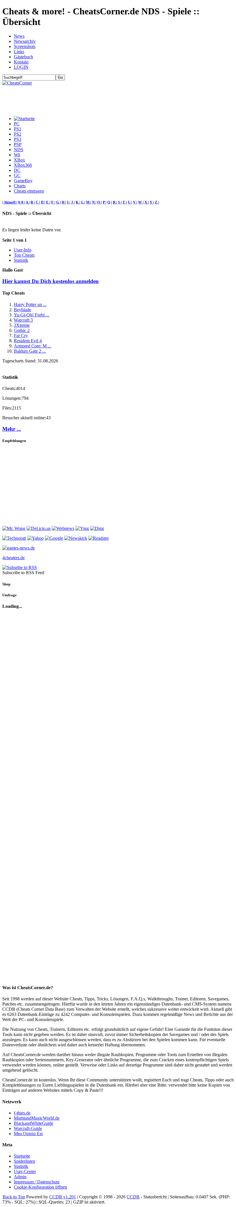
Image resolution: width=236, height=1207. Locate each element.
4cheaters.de (13, 557)
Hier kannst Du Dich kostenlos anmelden (50, 281)
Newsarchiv (25, 41)
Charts (20, 185)
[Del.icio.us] (38, 528)
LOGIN (21, 67)
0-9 (21, 202)
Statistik (21, 260)
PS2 (17, 134)
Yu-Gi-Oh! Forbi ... (31, 314)
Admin (20, 1176)
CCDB (133, 1196)
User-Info (22, 249)
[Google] (54, 538)
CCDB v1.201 (62, 1196)
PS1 (17, 128)
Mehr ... (11, 429)
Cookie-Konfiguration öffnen (40, 1187)
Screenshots (24, 46)
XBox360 (23, 165)
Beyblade (22, 309)
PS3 (17, 139)
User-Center (25, 1171)
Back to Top (14, 1196)
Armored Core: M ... (32, 345)
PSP (18, 144)
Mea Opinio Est (28, 1133)
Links (19, 51)
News (19, 36)
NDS (18, 149)
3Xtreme (22, 325)
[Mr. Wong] (13, 528)
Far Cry (21, 335)
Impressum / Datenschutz (37, 1181)
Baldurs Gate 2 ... (30, 351)
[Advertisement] (107, 99)
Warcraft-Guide (28, 1128)
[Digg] (97, 528)
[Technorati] (14, 538)
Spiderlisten (24, 1161)
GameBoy (23, 180)
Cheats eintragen (29, 191)
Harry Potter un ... (30, 304)
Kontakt (21, 61)
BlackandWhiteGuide (33, 1123)
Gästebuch (23, 56)
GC (17, 175)
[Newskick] (75, 538)
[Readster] (98, 538)
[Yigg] (82, 528)
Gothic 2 (22, 330)
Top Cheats (24, 255)
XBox (19, 159)
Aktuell (10, 202)
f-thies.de (22, 1112)
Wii (17, 154)
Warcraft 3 (23, 320)
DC (17, 170)
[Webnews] (63, 528)
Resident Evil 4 (28, 340)
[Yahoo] (35, 538)
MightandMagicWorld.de (37, 1118)
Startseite (22, 1156)
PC (17, 123)
